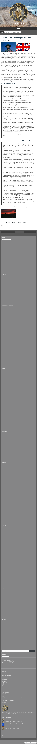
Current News (4, 682)
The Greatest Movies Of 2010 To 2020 (8, 663)
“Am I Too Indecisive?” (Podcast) (30, 232)
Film (3, 683)
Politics (3, 690)
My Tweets (4, 702)
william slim (27, 40)
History (17, 40)
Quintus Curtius (18, 23)
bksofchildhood (7, 726)
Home (2, 32)
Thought (3, 691)
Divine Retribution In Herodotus (7, 667)
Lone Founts (13, 726)
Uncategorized (4, 693)
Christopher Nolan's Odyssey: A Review (8, 666)
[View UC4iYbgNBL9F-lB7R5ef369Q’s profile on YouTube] (2, 676)
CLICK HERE (4, 671)
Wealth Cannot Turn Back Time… (16, 721)
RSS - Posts (4, 735)
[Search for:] (6, 239)
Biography (4, 681)
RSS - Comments (4, 736)
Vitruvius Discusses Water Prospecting (8, 232)
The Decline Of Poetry (15, 728)
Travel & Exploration (5, 692)
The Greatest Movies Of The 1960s (7, 662)
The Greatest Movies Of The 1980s (7, 660)
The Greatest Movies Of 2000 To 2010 (8, 661)
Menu (18, 28)
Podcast (3, 689)
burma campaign (22, 40)
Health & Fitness (5, 684)
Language (3, 686)
